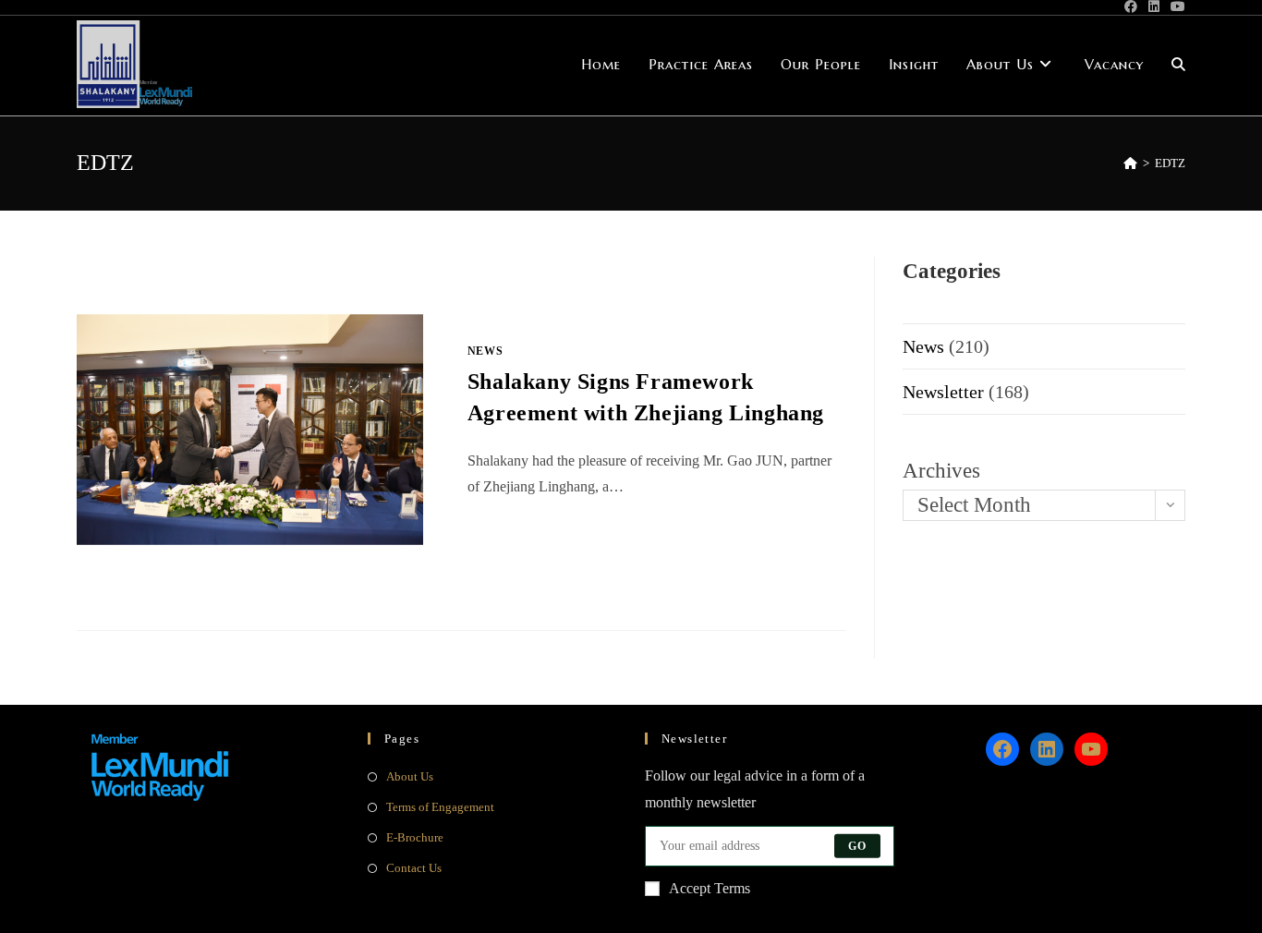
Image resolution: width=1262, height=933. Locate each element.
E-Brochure (414, 837)
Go (857, 846)
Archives (941, 470)
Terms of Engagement (440, 807)
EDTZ (1170, 163)
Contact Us (414, 868)
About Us (409, 776)
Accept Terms (709, 888)
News (485, 351)
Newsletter (943, 392)
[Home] (1130, 163)
